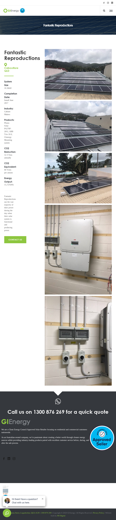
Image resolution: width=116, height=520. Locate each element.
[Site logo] (14, 11)
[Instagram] (108, 3)
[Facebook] (104, 3)
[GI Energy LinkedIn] (9, 458)
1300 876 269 (49, 412)
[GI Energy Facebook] (3, 458)
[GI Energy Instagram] (14, 458)
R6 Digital (61, 516)
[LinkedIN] (112, 3)
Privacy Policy (98, 513)
